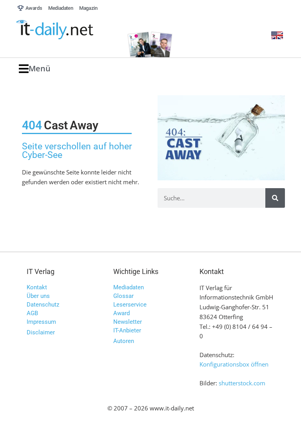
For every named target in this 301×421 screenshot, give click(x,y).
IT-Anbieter (127, 330)
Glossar (123, 295)
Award (121, 313)
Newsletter (127, 321)
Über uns (38, 295)
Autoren (123, 341)
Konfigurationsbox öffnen (233, 364)
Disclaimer (41, 332)
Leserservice (130, 304)
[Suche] (275, 198)
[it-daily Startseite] (67, 30)
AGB (32, 313)
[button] (35, 69)
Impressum (41, 321)
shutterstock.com (242, 383)
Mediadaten (128, 287)
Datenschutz (43, 304)
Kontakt (37, 287)
